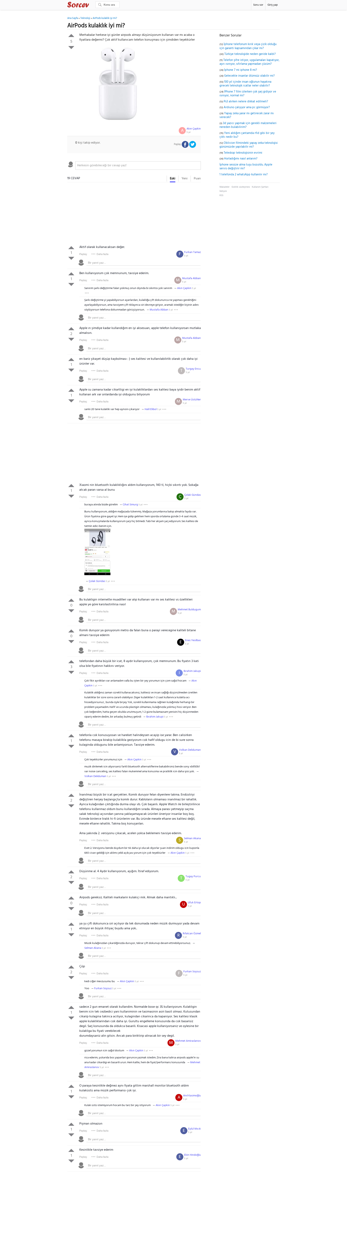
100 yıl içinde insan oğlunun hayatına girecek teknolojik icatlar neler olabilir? (245, 83)
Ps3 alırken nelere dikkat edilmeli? (246, 101)
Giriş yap (272, 5)
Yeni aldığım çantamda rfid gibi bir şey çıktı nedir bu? (247, 135)
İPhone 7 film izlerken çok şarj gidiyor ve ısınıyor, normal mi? (247, 93)
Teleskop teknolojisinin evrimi (243, 152)
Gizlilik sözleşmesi (241, 187)
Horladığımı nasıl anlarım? (240, 158)
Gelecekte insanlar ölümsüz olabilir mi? (249, 75)
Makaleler (224, 187)
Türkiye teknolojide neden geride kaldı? (250, 54)
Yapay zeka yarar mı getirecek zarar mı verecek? (246, 115)
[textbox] (138, 165)
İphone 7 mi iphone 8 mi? (240, 70)
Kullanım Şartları (260, 187)
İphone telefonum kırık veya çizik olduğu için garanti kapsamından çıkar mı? (248, 46)
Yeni (185, 178)
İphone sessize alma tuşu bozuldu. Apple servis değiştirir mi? (245, 166)
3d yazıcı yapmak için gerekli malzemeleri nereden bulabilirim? (248, 125)
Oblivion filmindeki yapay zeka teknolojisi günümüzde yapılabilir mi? (248, 145)
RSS (221, 195)
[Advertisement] (134, 214)
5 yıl (189, 132)
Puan (197, 178)
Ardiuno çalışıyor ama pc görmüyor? (247, 107)
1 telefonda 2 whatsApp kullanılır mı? (243, 174)
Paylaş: (83, 254)
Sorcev (91, 5)
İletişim (223, 191)
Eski (172, 178)
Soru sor (258, 5)
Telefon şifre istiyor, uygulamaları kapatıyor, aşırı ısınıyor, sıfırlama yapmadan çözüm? (249, 62)
